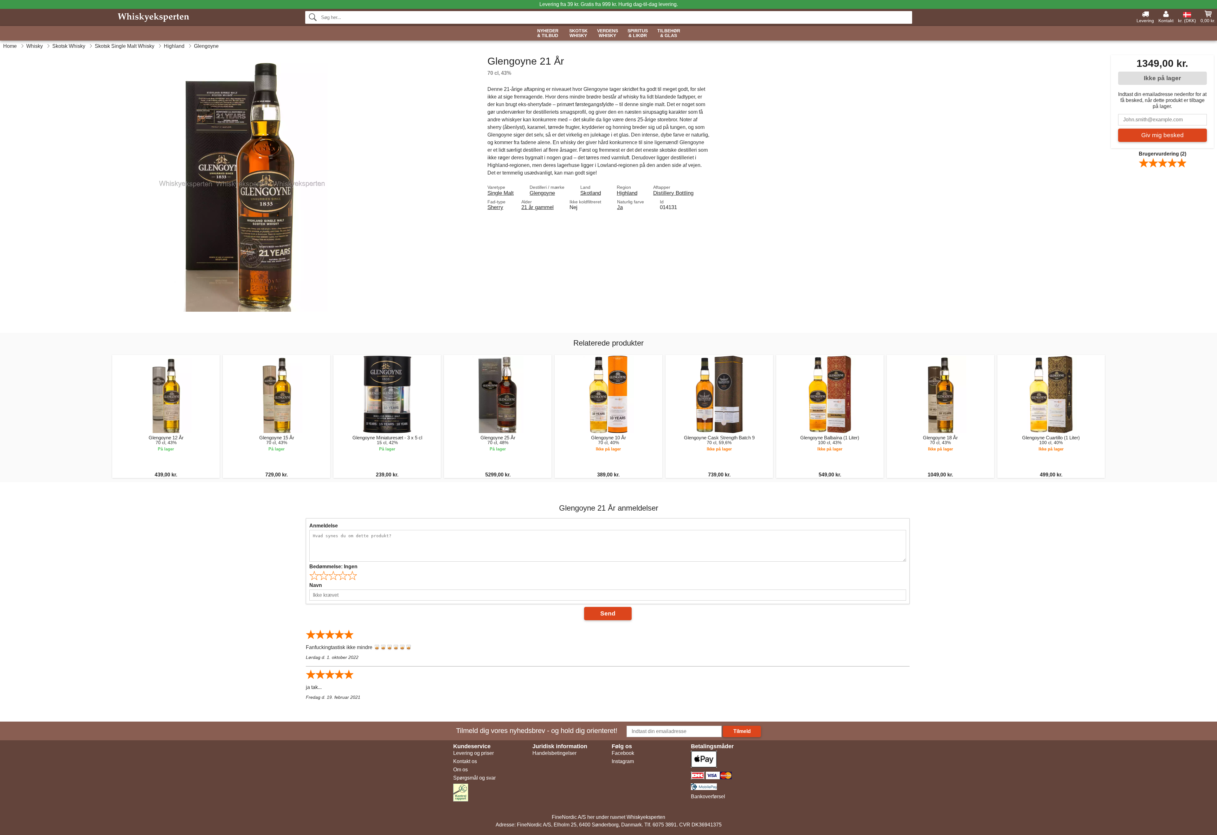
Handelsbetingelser (554, 753)
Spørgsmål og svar (474, 778)
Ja (620, 207)
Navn (315, 585)
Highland (627, 193)
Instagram (623, 761)
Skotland (590, 193)
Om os (460, 769)
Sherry (495, 207)
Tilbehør (668, 33)
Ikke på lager (1162, 78)
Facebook (623, 753)
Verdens (607, 33)
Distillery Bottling (673, 193)
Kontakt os (465, 761)
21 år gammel (537, 207)
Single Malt (500, 193)
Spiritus (638, 33)
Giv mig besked (1162, 135)
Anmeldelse (323, 525)
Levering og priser (473, 753)
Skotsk (578, 33)
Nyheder (547, 33)
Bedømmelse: (333, 566)
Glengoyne (542, 193)
